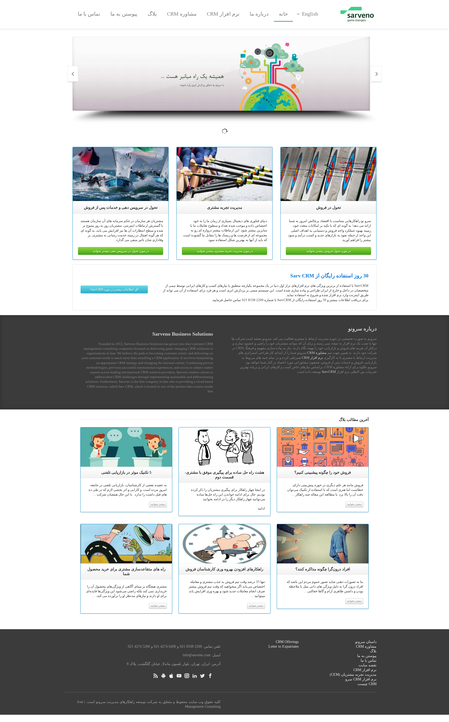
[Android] (163, 676)
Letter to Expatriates (283, 646)
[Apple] (171, 676)
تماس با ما (89, 14)
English (310, 14)
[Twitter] (202, 676)
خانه (283, 14)
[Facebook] (210, 676)
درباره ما (259, 14)
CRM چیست (367, 684)
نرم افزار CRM (223, 14)
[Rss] (156, 676)
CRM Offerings (287, 642)
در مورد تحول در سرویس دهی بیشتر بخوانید (121, 251)
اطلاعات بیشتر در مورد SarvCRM (112, 289)
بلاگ (152, 14)
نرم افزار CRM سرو (361, 679)
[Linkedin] (195, 676)
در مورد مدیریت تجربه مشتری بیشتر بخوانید (225, 251)
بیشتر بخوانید (158, 504)
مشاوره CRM (182, 14)
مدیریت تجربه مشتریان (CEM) (353, 675)
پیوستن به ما (123, 14)
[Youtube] (179, 676)
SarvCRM (329, 372)
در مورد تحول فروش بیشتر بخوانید (328, 251)
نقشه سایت (368, 665)
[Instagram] (187, 676)
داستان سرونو (366, 642)
